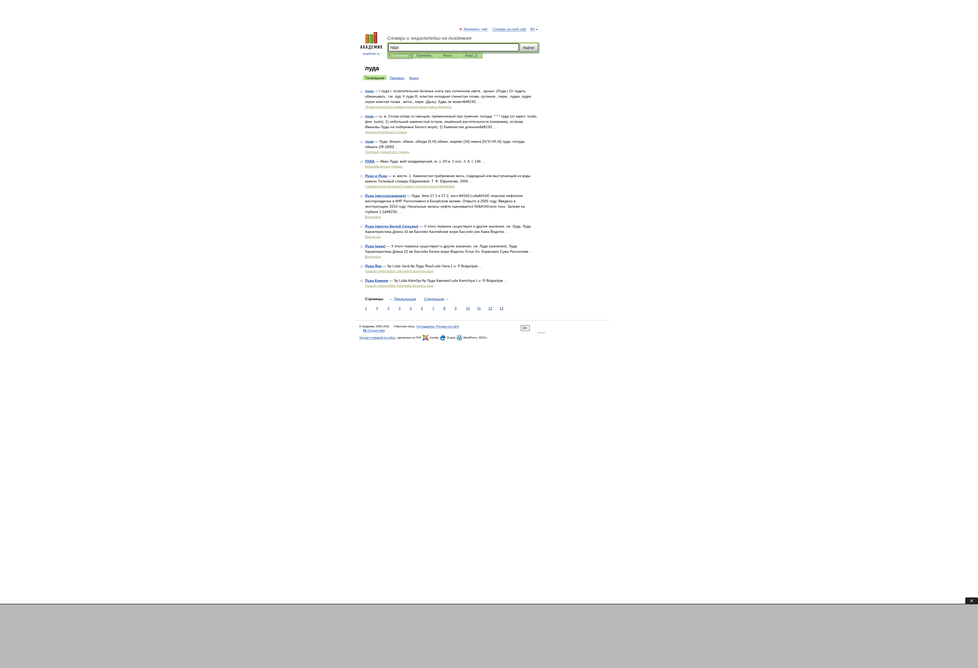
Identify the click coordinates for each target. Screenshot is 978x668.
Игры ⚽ (471, 55)
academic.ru (371, 54)
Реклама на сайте (447, 326)
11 (479, 308)
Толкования (399, 55)
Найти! (528, 48)
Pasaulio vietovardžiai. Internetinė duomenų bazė (399, 271)
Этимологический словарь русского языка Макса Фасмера (408, 107)
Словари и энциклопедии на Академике (429, 38)
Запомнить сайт (476, 29)
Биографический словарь (383, 166)
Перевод (397, 78)
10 (468, 308)
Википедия (373, 217)
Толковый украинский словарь (387, 152)
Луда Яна (373, 266)
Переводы (423, 55)
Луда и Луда (376, 176)
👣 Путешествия (374, 330)
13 (501, 308)
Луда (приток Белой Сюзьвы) (391, 226)
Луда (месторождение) (385, 196)
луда (369, 91)
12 (490, 308)
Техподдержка (425, 326)
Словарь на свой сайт (509, 29)
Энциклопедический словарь (386, 132)
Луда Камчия (376, 280)
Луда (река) (375, 246)
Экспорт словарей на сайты (377, 337)
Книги (447, 55)
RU (532, 29)
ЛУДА (370, 161)
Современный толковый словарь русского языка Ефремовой (410, 186)
